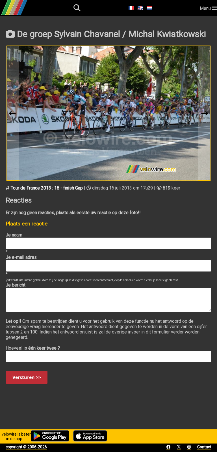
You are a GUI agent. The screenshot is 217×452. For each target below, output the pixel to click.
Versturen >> (26, 377)
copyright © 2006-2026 (26, 447)
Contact (204, 447)
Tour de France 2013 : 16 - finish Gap (47, 188)
